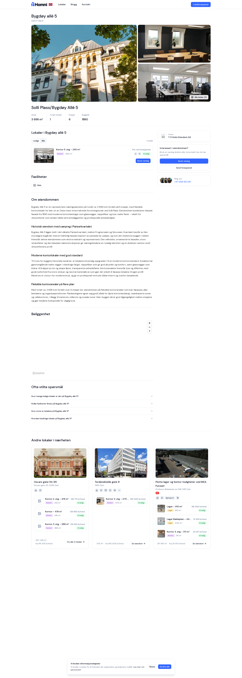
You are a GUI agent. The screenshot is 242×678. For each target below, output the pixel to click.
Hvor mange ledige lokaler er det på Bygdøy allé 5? (55, 396)
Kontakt (86, 4)
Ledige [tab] (36, 140)
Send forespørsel (184, 168)
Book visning (143, 161)
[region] (92, 348)
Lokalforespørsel (200, 4)
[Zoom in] (149, 323)
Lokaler (62, 4)
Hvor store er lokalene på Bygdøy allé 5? (50, 411)
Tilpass (152, 666)
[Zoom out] (149, 327)
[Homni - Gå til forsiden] (39, 4)
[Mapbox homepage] (38, 373)
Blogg (74, 4)
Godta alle (165, 666)
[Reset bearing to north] (149, 331)
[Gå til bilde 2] (58, 476)
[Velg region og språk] (51, 4)
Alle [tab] (43, 140)
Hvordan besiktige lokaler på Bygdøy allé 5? (51, 418)
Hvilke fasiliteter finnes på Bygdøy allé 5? (50, 403)
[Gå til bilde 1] (57, 476)
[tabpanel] (92, 155)
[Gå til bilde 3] (60, 476)
